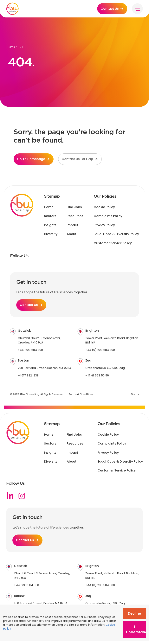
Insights (50, 225)
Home (11, 46)
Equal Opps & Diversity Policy (116, 234)
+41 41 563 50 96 (97, 375)
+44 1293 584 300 (30, 350)
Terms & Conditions (81, 394)
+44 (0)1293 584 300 (100, 350)
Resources (75, 216)
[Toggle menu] (137, 8)
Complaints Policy (108, 216)
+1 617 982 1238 (28, 375)
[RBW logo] (12, 9)
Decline (134, 613)
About (71, 234)
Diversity (50, 234)
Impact (72, 225)
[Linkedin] (10, 496)
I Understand (136, 629)
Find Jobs (74, 207)
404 (20, 46)
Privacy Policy (104, 225)
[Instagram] (22, 496)
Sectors (50, 216)
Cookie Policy (104, 207)
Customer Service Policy (113, 243)
